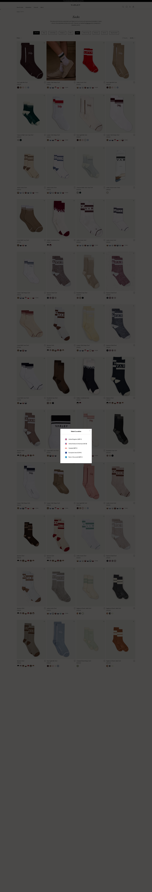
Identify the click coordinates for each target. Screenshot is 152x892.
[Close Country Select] (90, 430)
